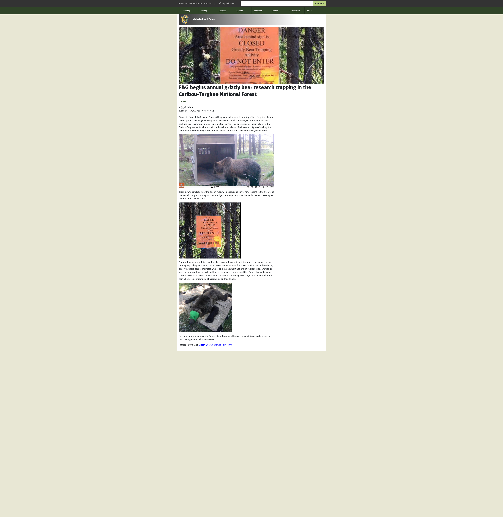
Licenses (222, 11)
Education (258, 11)
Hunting (186, 11)
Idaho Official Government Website (195, 3)
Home (183, 102)
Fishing (204, 11)
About (309, 11)
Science (275, 11)
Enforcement (294, 11)
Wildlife (239, 11)
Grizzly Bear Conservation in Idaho (215, 345)
